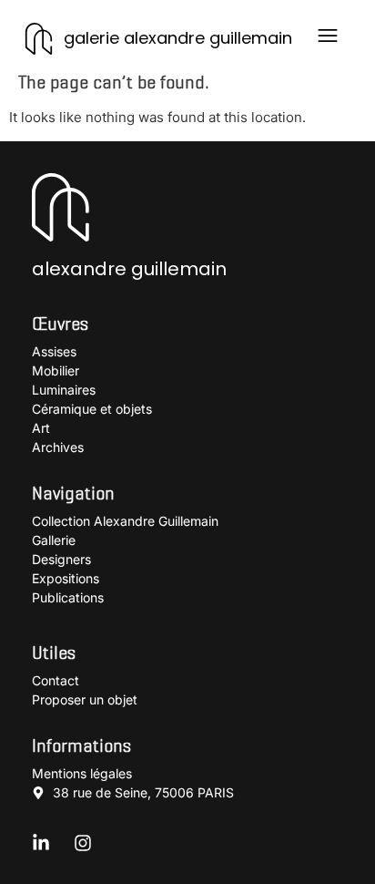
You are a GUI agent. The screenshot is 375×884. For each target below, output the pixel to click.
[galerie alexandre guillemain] (39, 39)
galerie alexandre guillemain (178, 37)
